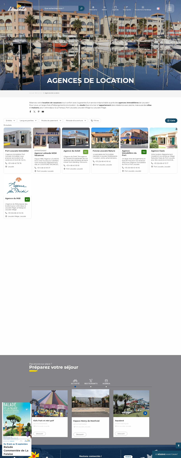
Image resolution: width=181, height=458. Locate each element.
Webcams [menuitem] (93, 10)
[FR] (158, 9)
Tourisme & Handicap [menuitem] (143, 10)
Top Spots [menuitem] (127, 10)
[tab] (75, 381)
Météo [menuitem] (104, 10)
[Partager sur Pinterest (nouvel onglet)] (39, 112)
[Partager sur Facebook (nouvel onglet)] (30, 112)
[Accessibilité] (178, 445)
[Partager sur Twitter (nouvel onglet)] (34, 112)
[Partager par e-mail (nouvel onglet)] (43, 112)
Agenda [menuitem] (115, 10)
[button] (158, 8)
